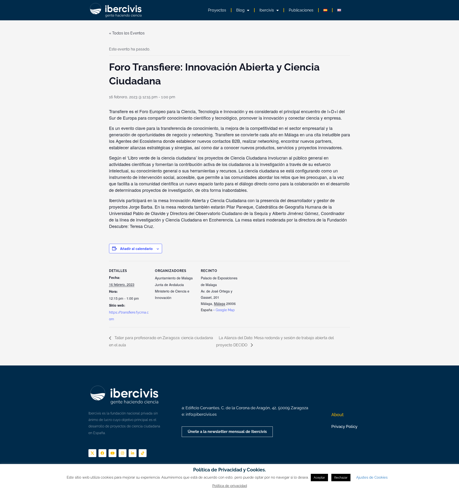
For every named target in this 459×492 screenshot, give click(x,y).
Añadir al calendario (136, 248)
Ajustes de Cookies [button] (372, 477)
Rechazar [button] (341, 477)
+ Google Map (224, 310)
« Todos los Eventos (127, 33)
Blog (240, 10)
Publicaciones (301, 10)
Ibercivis (266, 10)
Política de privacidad (229, 486)
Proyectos (217, 10)
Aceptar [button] (319, 477)
